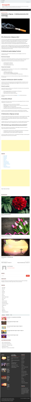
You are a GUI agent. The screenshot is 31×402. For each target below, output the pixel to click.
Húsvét (5, 159)
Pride (2, 306)
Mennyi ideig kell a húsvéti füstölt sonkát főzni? (8, 378)
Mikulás (3, 299)
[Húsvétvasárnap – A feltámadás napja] (15, 247)
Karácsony (3, 295)
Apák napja (5, 156)
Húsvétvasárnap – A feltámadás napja (7, 257)
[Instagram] (29, 2)
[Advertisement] (15, 145)
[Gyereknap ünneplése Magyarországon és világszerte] (3, 326)
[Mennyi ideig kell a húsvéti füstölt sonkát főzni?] (3, 376)
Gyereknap (5, 157)
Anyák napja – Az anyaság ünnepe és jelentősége (14, 317)
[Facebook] (26, 2)
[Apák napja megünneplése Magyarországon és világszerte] (3, 330)
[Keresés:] (15, 276)
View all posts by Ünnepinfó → (11, 267)
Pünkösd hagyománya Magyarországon (12, 321)
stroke (18, 95)
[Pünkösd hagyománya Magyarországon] (3, 321)
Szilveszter (3, 309)
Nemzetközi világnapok (4, 12)
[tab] (3, 315)
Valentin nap (3, 310)
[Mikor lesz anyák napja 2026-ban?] (15, 226)
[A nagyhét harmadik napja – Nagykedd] (3, 383)
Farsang (22, 359)
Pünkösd (3, 307)
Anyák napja (5, 155)
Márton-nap (5, 160)
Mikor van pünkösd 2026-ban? (6, 214)
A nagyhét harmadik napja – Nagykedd (8, 385)
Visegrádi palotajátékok (24, 382)
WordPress (25, 398)
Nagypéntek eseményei (5, 346)
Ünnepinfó (6, 5)
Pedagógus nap (23, 375)
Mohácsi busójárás (6, 161)
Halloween (5, 158)
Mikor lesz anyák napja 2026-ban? (6, 235)
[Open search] (28, 10)
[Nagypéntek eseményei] (3, 363)
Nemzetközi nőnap (6, 162)
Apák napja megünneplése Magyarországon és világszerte (15, 330)
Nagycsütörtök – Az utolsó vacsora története (8, 347)
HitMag (29, 398)
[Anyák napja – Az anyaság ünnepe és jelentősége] (3, 317)
